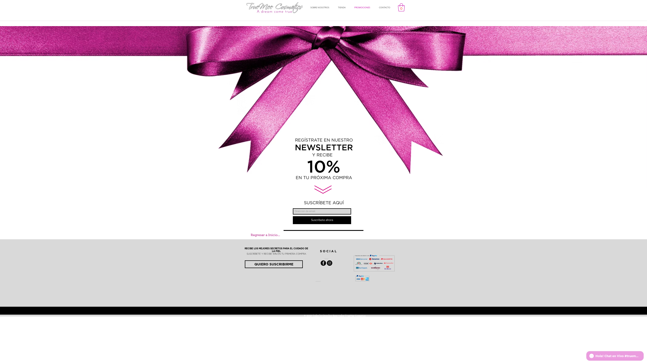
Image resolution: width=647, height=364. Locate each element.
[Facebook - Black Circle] (323, 263)
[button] (401, 7)
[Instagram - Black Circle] (329, 263)
